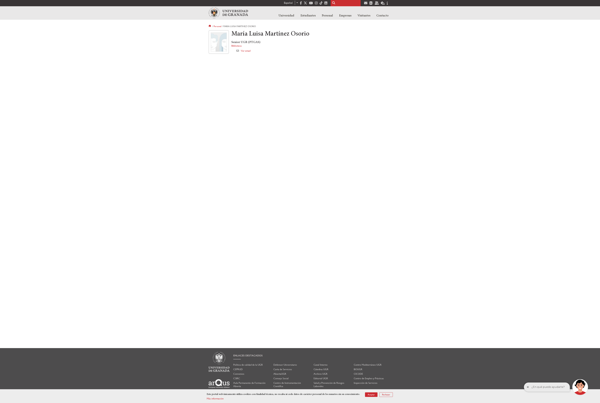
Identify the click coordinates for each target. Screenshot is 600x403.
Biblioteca (236, 45)
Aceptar (371, 394)
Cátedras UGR (321, 369)
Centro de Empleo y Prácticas (369, 378)
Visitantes (364, 15)
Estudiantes (308, 15)
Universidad (286, 15)
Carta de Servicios (282, 369)
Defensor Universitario (285, 364)
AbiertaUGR (279, 373)
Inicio (210, 26)
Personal (327, 15)
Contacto (382, 15)
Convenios (238, 373)
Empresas (345, 15)
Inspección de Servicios (365, 382)
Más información (215, 398)
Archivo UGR (321, 373)
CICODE (358, 373)
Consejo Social (281, 378)
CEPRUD (238, 369)
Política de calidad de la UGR (248, 364)
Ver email (246, 50)
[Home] (228, 13)
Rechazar (386, 394)
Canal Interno (321, 364)
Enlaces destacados (248, 355)
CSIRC (236, 378)
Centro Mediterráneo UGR (368, 364)
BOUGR (358, 369)
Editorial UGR (321, 378)
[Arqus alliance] (219, 383)
